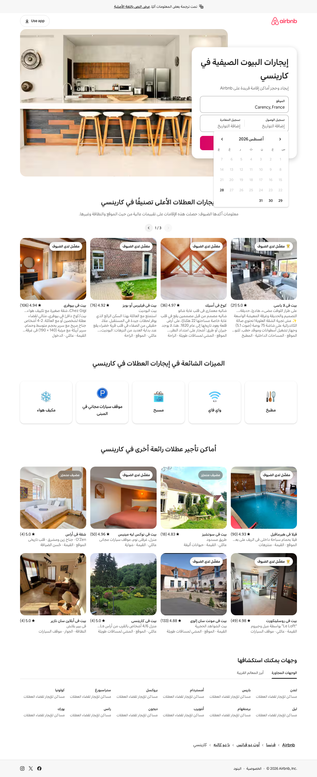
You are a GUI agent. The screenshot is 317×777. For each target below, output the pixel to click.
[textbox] (267, 126)
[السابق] (168, 228)
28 (222, 190)
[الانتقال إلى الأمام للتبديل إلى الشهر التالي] (222, 139)
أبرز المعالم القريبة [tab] (250, 672)
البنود (238, 768)
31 (261, 200)
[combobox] (244, 107)
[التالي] (149, 228)
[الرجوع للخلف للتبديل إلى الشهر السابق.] (279, 139)
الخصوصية (254, 768)
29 (280, 200)
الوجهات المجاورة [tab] (284, 672)
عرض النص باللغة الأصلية (132, 6)
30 (271, 200)
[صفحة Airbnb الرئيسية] (284, 21)
